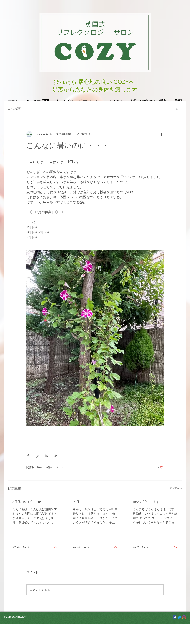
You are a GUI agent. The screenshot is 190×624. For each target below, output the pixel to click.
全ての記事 (14, 108)
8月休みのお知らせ (26, 502)
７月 (76, 502)
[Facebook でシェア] (28, 456)
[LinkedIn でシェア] (46, 456)
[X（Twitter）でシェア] (37, 456)
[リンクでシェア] (55, 456)
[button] (177, 108)
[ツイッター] (179, 617)
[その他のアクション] (161, 134)
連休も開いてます (146, 502)
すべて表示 (175, 488)
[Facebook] (174, 617)
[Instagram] (184, 617)
